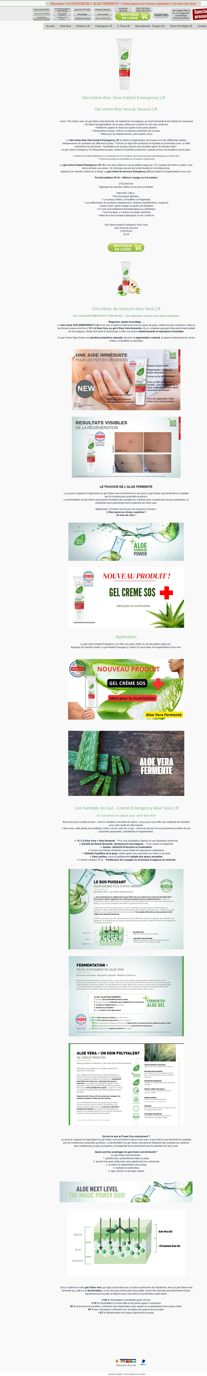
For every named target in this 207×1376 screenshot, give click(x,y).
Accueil (50, 26)
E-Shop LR (124, 26)
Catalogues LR (103, 26)
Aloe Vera (65, 26)
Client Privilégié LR (181, 26)
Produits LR (83, 26)
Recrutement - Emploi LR (149, 26)
